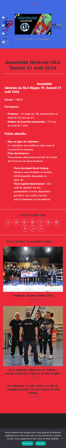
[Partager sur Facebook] (16, 222)
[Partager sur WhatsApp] (41, 228)
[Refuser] (62, 438)
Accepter (27, 443)
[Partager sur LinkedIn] (32, 222)
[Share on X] (8, 222)
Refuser (41, 443)
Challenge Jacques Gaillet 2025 (33, 295)
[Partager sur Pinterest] (24, 222)
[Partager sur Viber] (40, 222)
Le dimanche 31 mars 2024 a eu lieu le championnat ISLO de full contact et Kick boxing (33, 389)
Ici (22, 179)
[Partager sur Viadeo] (33, 228)
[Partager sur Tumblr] (25, 228)
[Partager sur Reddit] (56, 222)
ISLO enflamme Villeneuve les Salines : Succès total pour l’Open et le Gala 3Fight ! (33, 371)
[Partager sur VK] (48, 222)
